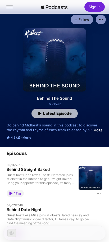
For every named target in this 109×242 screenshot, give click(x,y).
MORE (98, 130)
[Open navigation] (9, 7)
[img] (54, 7)
